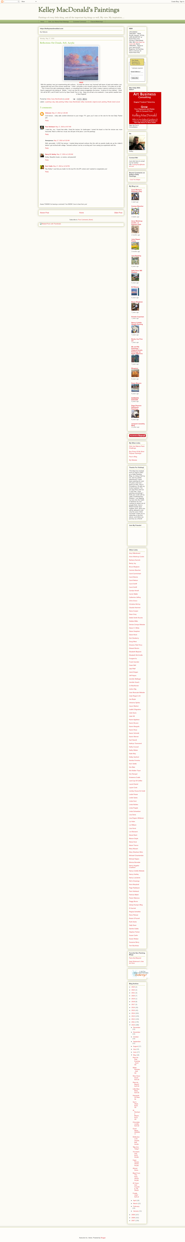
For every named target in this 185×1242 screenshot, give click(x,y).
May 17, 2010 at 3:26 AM (60, 113)
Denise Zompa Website (137, 624)
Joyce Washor (134, 706)
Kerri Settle (49, 166)
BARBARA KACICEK (135, 399)
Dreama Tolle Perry (135, 645)
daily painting (60, 102)
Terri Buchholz (134, 945)
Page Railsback (134, 888)
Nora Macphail (134, 884)
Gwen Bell (132, 665)
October (136, 1037)
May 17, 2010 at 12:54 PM (61, 166)
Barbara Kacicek (134, 560)
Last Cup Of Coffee (135, 781)
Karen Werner (134, 736)
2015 (133, 1010)
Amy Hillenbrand (134, 553)
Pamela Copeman (137, 317)
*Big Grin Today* (136, 1148)
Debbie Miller (133, 621)
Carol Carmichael (135, 573)
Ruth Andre (133, 922)
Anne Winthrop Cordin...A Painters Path (136, 222)
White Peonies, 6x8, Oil (136, 1070)
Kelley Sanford (134, 757)
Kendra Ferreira (134, 760)
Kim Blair (132, 767)
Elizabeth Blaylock (135, 652)
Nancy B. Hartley (50, 154)
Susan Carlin (133, 935)
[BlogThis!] (80, 99)
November (136, 1032)
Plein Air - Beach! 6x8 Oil (136, 1084)
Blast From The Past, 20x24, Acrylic (136, 1176)
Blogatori (134, 368)
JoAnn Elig (132, 689)
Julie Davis (132, 713)
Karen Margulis (134, 726)
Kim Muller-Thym (135, 770)
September (137, 1041)
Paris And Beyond (135, 958)
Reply (47, 120)
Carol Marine (133, 577)
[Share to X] (82, 99)
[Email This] (78, 99)
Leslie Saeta (133, 798)
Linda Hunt (133, 801)
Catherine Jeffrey (135, 597)
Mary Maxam (133, 848)
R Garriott (132, 908)
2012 (133, 1019)
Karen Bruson (136, 383)
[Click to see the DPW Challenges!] (139, 977)
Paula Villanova (134, 898)
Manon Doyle (133, 838)
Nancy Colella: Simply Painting (137, 323)
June (135, 1052)
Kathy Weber (133, 750)
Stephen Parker (134, 932)
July (134, 1049)
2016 (133, 1007)
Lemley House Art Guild (137, 791)
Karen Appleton (134, 719)
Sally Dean (132, 925)
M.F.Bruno (135, 287)
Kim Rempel (133, 774)
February (136, 1206)
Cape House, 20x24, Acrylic (136, 1162)
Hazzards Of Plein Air (136, 1097)
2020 (133, 996)
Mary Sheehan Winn (136, 852)
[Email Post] (74, 99)
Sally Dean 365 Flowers (136, 271)
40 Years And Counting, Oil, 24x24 (136, 1186)
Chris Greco (133, 601)
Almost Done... (136, 1169)
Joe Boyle (132, 699)
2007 (133, 1220)
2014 (133, 1013)
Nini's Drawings (134, 881)
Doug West (133, 641)
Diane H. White (134, 628)
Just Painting (136, 256)
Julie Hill (132, 716)
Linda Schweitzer (135, 811)
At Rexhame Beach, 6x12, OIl (136, 1114)
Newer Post (44, 213)
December (136, 1027)
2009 (133, 1215)
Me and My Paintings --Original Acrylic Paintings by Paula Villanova (137, 350)
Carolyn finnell (134, 590)
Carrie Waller (133, 594)
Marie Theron (133, 845)
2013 (133, 1016)
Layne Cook (133, 787)
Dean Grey (133, 614)
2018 (133, 1001)
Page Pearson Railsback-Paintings (136, 407)
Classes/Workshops (97, 21)
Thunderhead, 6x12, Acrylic (136, 1154)
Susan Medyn (133, 939)
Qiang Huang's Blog (136, 905)
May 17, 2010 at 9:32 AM (61, 140)
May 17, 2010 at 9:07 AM (63, 127)
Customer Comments (79, 21)
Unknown (48, 113)
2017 (133, 1004)
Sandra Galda (134, 928)
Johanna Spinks (134, 702)
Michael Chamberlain (136, 855)
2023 (133, 987)
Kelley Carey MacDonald (72, 102)
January (136, 1211)
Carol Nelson (133, 580)
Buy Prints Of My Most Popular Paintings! (136, 452)
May (135, 1055)
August (135, 1046)
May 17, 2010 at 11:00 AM (65, 154)
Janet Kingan (133, 672)
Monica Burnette (134, 862)
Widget (138, 179)
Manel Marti (133, 835)
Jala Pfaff (132, 668)
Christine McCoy (134, 604)
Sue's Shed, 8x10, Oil (135, 1104)
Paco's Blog (133, 456)
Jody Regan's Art (135, 696)
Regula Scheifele (135, 911)
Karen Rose (133, 730)
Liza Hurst (132, 828)
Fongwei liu (133, 658)
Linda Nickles (133, 804)
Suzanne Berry (134, 942)
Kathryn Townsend (135, 743)
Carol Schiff (133, 584)
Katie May (132, 753)
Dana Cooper (133, 611)
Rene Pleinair (133, 915)
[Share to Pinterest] (86, 99)
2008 (133, 1218)
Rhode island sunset (113, 102)
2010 (133, 1025)
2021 (133, 993)
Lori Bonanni (133, 831)
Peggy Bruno (133, 901)
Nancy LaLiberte (134, 878)
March (135, 1203)
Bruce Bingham (137, 302)
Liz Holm (132, 821)
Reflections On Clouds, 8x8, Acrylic (136, 1140)
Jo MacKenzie (134, 685)
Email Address (136, 71)
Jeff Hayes (132, 675)
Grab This (133, 179)
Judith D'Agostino (135, 709)
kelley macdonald (86, 102)
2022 (133, 990)
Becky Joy (132, 563)
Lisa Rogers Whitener (136, 818)
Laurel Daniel (133, 784)
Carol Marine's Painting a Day (136, 190)
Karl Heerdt (133, 740)
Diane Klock (133, 635)
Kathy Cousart (134, 747)
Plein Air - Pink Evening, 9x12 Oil (136, 1061)
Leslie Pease (133, 794)
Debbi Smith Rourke (136, 618)
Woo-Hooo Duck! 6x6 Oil (136, 1077)
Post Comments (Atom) (85, 219)
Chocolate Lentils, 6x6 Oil (136, 1124)
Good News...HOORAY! (136, 1131)
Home (42, 21)
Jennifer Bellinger (135, 679)
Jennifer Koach (134, 682)
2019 (133, 999)
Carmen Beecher (137, 206)
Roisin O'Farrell (134, 918)
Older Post (118, 213)
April (135, 1200)
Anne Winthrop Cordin (136, 556)
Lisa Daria (132, 815)
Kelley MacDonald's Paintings (78, 10)
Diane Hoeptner (134, 631)
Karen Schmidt (134, 733)
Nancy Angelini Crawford (134, 866)
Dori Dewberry (134, 638)
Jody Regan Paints (135, 240)
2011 (133, 1022)
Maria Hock (133, 842)
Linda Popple (133, 808)
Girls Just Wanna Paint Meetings (58, 21)
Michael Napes (134, 859)
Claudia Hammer (135, 607)
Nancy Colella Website (136, 871)
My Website (133, 460)
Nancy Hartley (134, 874)
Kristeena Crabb (134, 777)
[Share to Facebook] (84, 99)
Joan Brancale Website (137, 692)
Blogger (103, 1238)
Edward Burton (134, 648)
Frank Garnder (134, 662)
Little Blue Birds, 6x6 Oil (136, 1090)
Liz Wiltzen (132, 825)
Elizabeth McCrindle (136, 655)
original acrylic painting (99, 102)
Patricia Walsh (134, 895)
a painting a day (50, 102)
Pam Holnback (50, 127)
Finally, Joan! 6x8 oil (136, 1195)
